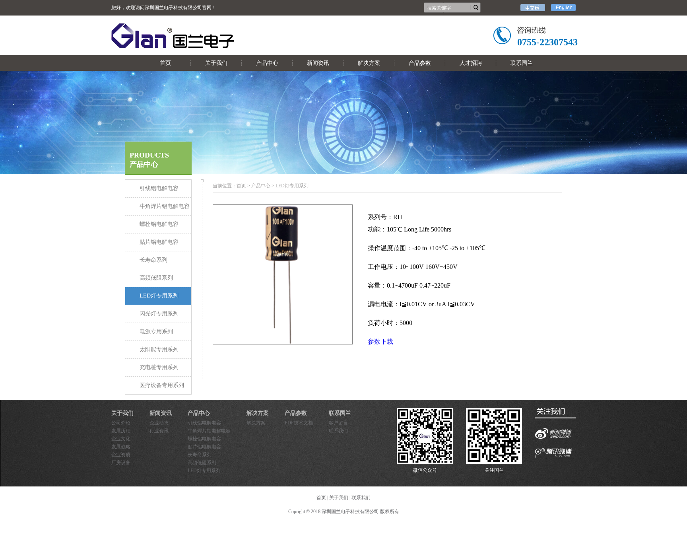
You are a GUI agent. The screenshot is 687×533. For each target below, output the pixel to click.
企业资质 (120, 454)
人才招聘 (471, 63)
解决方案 (369, 63)
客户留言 (338, 423)
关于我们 (216, 63)
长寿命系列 (200, 454)
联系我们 (338, 431)
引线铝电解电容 (204, 423)
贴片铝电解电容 (204, 446)
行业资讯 (159, 431)
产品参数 (420, 63)
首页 (165, 63)
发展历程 (120, 431)
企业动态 (159, 423)
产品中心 (267, 63)
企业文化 (120, 439)
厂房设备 (120, 462)
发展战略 (120, 446)
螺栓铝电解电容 (204, 439)
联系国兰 (521, 63)
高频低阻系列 (202, 462)
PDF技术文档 (299, 423)
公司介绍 (120, 423)
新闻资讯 (318, 63)
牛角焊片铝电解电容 (209, 431)
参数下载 (380, 341)
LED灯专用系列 (204, 470)
